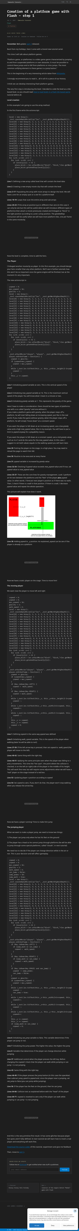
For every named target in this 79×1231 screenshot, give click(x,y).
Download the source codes (18, 1147)
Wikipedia (61, 73)
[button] (75, 1211)
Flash (9, 23)
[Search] (67, 1)
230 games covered (15, 1206)
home (63, 2)
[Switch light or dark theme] (70, 1)
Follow (64, 1170)
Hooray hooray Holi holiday (19, 1187)
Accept (37, 1225)
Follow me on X (42, 36)
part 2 (29, 44)
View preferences (68, 1225)
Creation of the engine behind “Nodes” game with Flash (56, 1188)
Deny (52, 1225)
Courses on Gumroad (28, 36)
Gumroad (23, 1165)
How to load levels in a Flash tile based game (51, 92)
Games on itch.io (13, 36)
